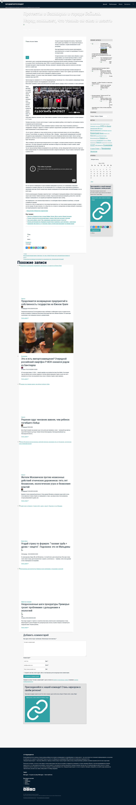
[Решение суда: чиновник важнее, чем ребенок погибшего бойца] (95, 88)
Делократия (92, 126)
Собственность (99, 145)
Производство (104, 142)
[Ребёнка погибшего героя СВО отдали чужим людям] (95, 101)
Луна (108, 133)
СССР (92, 145)
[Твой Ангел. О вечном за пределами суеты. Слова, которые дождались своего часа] (104, 103)
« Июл (91, 181)
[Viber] (36, 248)
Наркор (102, 138)
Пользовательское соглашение (43, 797)
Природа (98, 142)
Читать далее (25, 318)
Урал (100, 148)
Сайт (46, 669)
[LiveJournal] (43, 248)
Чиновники (106, 148)
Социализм (107, 145)
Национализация (93, 140)
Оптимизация (100, 140)
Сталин (92, 148)
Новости (25, 9)
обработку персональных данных (60, 680)
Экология (93, 151)
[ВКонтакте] (27, 248)
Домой (105, 4)
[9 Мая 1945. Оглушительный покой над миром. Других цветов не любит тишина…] (104, 64)
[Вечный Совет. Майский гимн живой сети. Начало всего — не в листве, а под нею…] (95, 73)
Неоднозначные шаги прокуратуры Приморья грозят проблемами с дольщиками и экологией (45, 607)
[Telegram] (41, 248)
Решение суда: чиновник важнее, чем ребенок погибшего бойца (106, 86)
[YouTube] (34, 789)
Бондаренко (28, 242)
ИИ (98, 128)
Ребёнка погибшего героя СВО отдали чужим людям (106, 99)
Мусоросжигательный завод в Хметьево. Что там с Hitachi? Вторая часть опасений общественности (46, 254)
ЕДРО (102, 126)
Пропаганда (109, 142)
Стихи (97, 148)
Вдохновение (24, 356)
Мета (93, 233)
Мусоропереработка (94, 138)
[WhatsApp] (34, 248)
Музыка (105, 135)
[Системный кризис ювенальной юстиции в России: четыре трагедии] (95, 46)
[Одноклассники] (29, 248)
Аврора (91, 124)
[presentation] (46, 280)
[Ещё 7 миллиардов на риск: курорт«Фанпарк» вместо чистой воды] (95, 60)
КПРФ (102, 130)
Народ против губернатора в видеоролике (37, 210)
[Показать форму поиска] (133, 4)
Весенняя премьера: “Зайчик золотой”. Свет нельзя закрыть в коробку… (101, 96)
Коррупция (94, 133)
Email (46, 665)
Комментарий (26, 657)
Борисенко (98, 124)
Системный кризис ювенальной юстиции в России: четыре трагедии (106, 45)
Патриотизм (105, 140)
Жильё (109, 126)
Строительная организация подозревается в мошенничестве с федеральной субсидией (43, 258)
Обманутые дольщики (26, 601)
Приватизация (93, 142)
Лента (120, 4)
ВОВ (101, 124)
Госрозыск (108, 124)
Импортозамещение (95, 130)
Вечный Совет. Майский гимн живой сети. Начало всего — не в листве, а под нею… (106, 72)
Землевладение (94, 128)
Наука (106, 138)
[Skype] (38, 248)
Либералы (106, 133)
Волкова (103, 124)
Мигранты (101, 135)
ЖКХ (105, 126)
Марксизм (93, 135)
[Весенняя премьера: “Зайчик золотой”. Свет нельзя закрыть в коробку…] (104, 92)
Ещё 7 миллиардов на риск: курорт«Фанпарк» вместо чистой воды (106, 59)
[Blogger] (45, 248)
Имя (46, 661)
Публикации (113, 4)
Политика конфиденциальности (29, 797)
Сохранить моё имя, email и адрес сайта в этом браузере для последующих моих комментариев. (47, 672)
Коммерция (109, 130)
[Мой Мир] (31, 248)
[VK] (24, 789)
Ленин (101, 133)
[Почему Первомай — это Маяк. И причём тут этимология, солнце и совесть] (104, 79)
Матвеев (97, 135)
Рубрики (92, 116)
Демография (98, 126)
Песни (109, 140)
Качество (105, 130)
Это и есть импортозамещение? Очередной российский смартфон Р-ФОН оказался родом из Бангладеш (45, 362)
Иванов (101, 128)
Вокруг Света (24, 541)
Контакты (127, 4)
